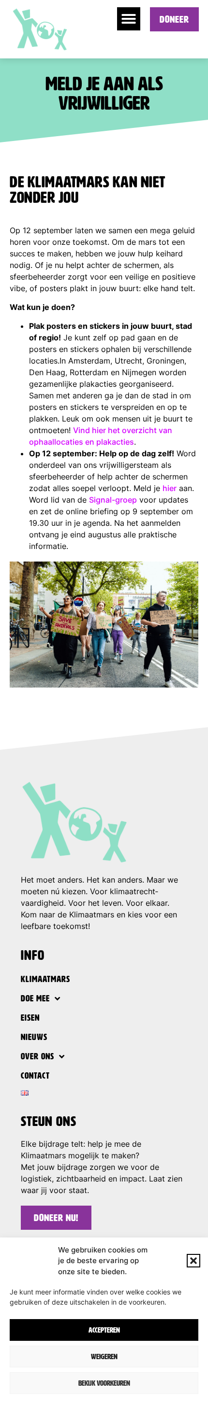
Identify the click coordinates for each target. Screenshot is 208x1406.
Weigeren (104, 1357)
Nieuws (34, 1037)
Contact (35, 1076)
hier (170, 488)
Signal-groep (113, 500)
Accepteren (104, 1330)
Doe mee (35, 998)
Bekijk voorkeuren (104, 1383)
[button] (193, 1260)
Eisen (30, 1018)
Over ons (37, 1056)
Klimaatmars (45, 979)
